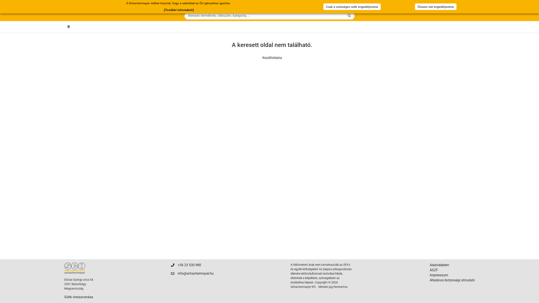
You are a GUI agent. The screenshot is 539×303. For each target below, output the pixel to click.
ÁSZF (434, 270)
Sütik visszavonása (78, 297)
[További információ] (179, 10)
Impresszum (439, 275)
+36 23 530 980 (189, 265)
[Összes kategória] (68, 27)
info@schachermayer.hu (196, 273)
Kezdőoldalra (272, 58)
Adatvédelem (439, 265)
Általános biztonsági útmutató (452, 280)
